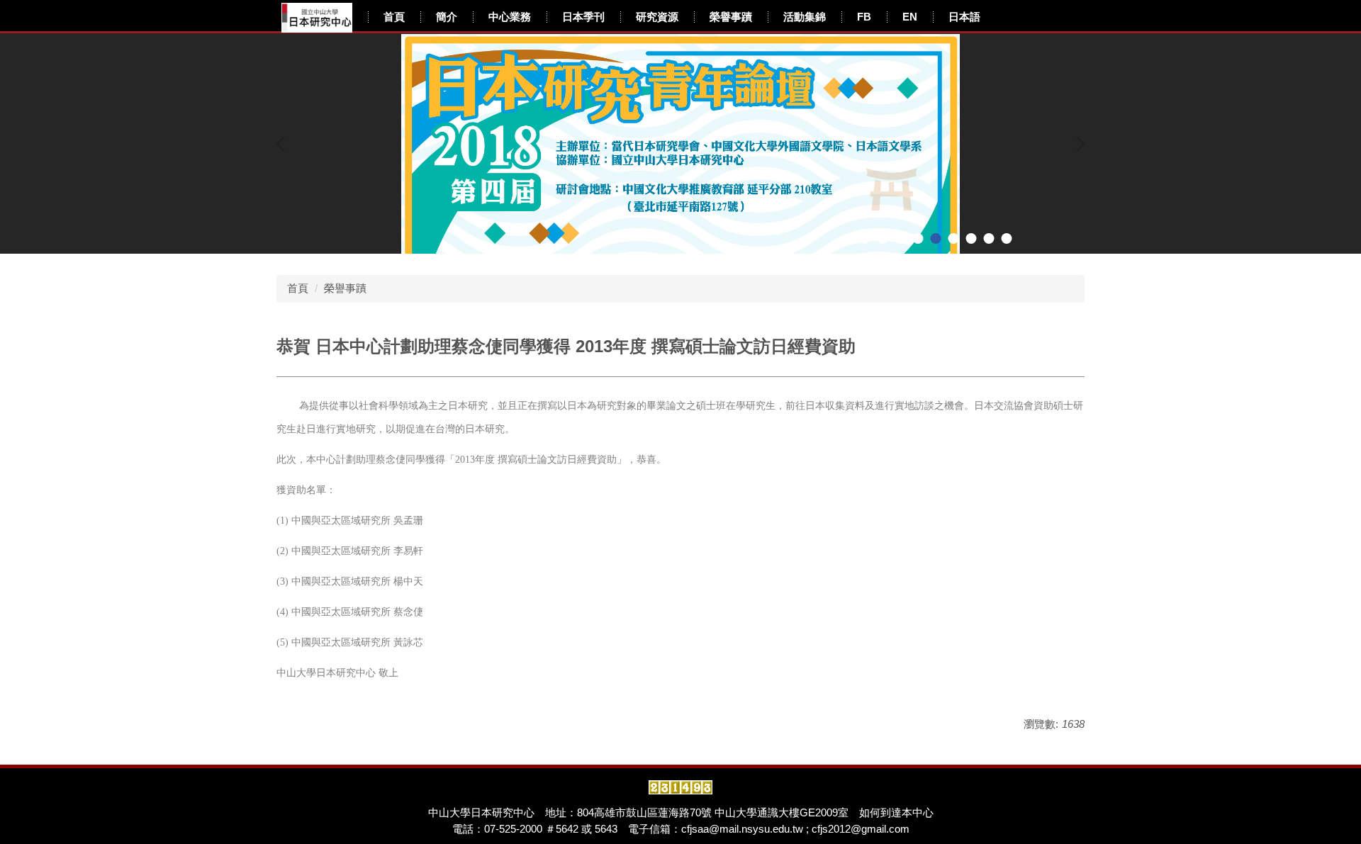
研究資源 (657, 17)
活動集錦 (804, 17)
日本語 (964, 17)
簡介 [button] (446, 17)
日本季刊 (583, 17)
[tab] (865, 238)
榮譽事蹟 (731, 17)
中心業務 (509, 17)
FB (864, 17)
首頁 (394, 17)
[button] (283, 144)
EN (909, 17)
